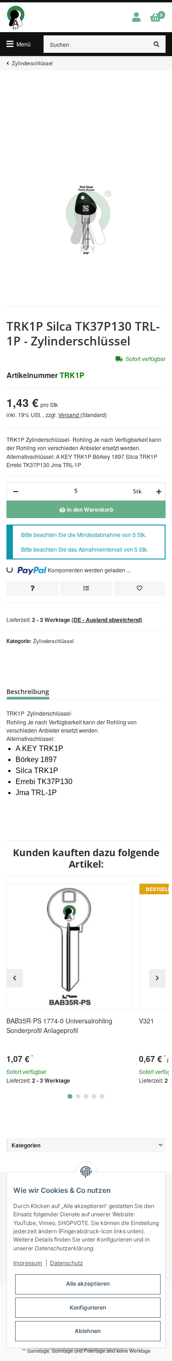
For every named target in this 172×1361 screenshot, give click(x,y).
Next (157, 978)
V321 (146, 1020)
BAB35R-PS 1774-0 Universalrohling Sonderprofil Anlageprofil (59, 1025)
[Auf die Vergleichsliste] (86, 588)
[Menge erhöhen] (157, 491)
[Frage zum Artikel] (32, 588)
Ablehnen (87, 1330)
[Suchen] (157, 44)
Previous (14, 978)
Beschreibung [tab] (27, 691)
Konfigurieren (88, 1307)
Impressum (27, 1262)
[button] (136, 17)
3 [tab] (86, 1096)
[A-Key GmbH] (15, 17)
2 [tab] (78, 1096)
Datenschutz (66, 1262)
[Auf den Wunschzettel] (140, 588)
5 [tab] (102, 1096)
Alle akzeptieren (88, 1283)
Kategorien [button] (25, 1145)
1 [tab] (69, 1096)
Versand (69, 414)
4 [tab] (94, 1096)
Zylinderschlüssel (53, 640)
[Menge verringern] (16, 491)
